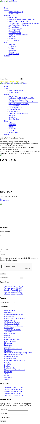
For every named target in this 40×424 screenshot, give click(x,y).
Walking (7, 375)
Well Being (8, 377)
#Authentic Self (9, 310)
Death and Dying (10, 341)
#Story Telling (9, 328)
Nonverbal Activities (11, 356)
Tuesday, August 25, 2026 (13, 288)
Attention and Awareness (12, 330)
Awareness (8, 332)
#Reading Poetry (10, 320)
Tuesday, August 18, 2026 (13, 292)
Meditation (8, 351)
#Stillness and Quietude (12, 322)
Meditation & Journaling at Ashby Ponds (18, 353)
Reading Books (9, 368)
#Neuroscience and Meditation (14, 318)
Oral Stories (8, 362)
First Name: (4, 409)
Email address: (5, 417)
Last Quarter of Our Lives (13, 349)
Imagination (8, 345)
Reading (7, 366)
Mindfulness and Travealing (13, 354)
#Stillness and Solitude (12, 324)
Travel (6, 374)
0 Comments (4, 200)
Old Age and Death (10, 358)
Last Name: (4, 413)
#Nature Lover (9, 316)
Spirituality (8, 372)
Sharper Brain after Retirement (14, 370)
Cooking (7, 335)
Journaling (7, 347)
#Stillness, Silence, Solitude (13, 326)
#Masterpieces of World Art (13, 314)
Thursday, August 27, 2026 (13, 286)
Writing (6, 379)
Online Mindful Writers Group (14, 360)
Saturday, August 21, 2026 (13, 290)
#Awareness (8, 312)
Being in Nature (9, 333)
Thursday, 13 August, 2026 (13, 294)
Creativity (7, 337)
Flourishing (8, 343)
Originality (8, 364)
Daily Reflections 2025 (12, 339)
